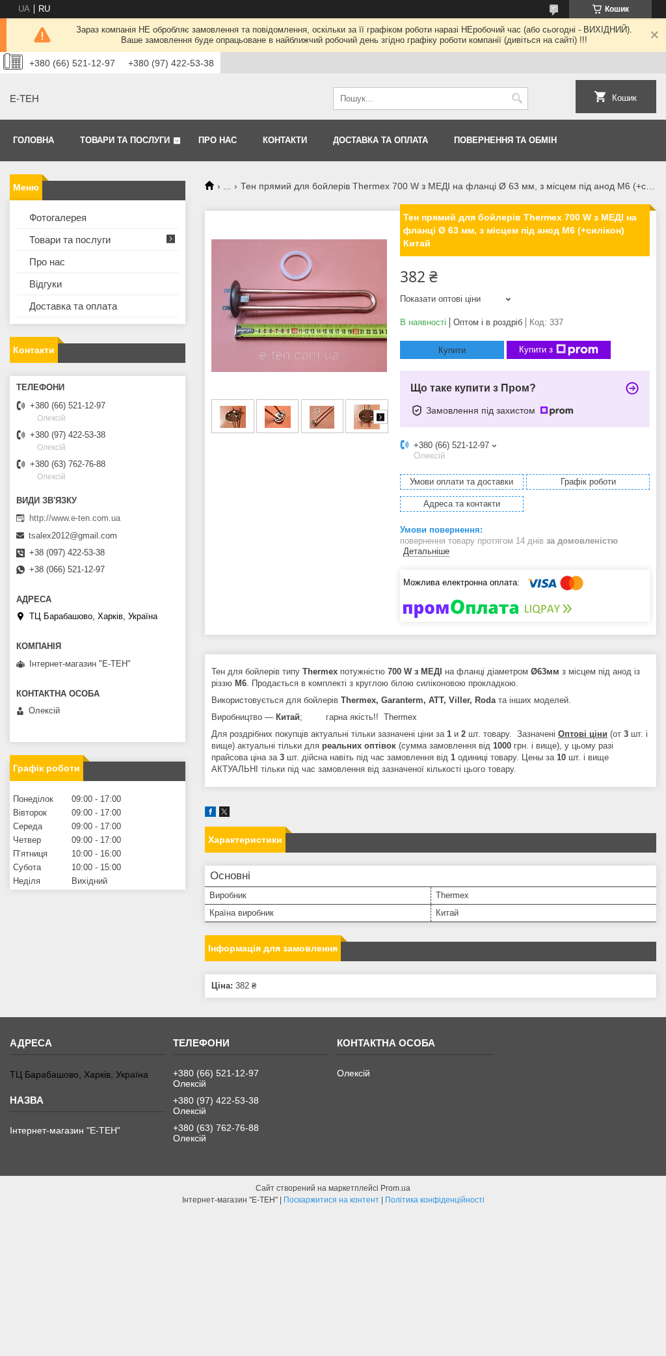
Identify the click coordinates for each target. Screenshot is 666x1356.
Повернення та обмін (505, 140)
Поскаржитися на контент (331, 1199)
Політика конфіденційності (435, 1199)
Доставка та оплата (380, 140)
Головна (33, 140)
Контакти (285, 140)
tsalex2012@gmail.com (73, 535)
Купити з (536, 349)
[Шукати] (516, 98)
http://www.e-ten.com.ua (74, 518)
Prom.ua (395, 1188)
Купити (452, 350)
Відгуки (45, 283)
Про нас (217, 140)
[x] (224, 814)
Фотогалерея (58, 217)
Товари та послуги (125, 140)
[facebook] (210, 814)
